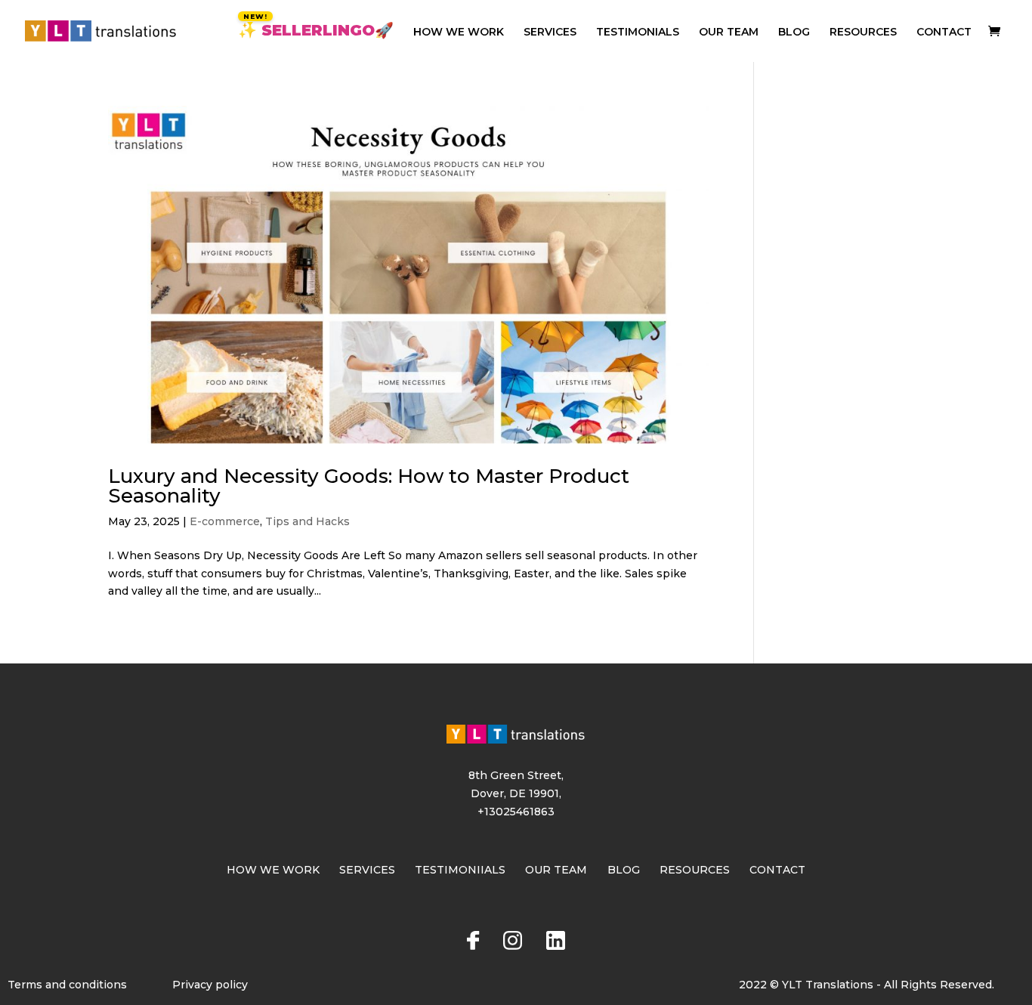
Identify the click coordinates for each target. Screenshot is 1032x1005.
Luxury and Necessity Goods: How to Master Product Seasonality (368, 486)
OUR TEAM (729, 32)
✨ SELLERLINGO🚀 (316, 32)
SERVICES (550, 32)
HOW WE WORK (458, 32)
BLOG (794, 32)
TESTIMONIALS (637, 32)
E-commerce (225, 521)
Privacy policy (210, 984)
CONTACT (944, 32)
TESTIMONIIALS (460, 870)
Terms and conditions (67, 984)
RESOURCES (863, 32)
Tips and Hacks (307, 521)
